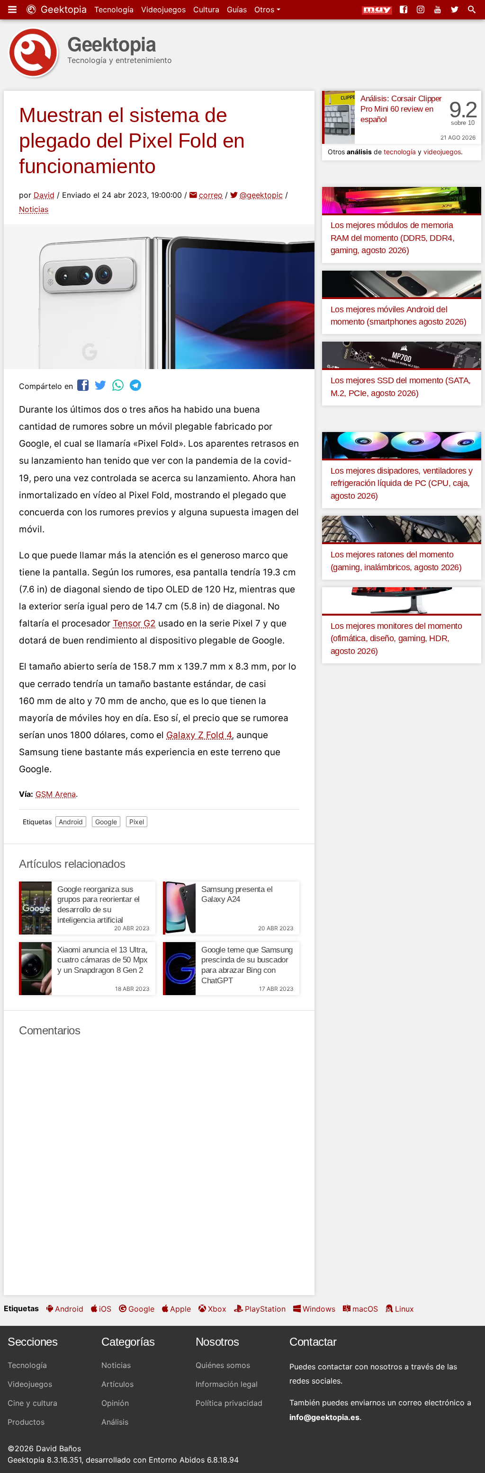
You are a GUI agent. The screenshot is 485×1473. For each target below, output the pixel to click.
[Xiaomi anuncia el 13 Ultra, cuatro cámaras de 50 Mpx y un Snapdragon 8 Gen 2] (35, 968)
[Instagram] (421, 9)
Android (71, 822)
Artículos (117, 1384)
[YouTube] (438, 9)
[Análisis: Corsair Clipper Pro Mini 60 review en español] (338, 117)
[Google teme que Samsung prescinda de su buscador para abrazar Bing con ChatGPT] (179, 968)
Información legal (227, 1384)
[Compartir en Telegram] (136, 385)
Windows (319, 1309)
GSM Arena (56, 794)
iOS (105, 1309)
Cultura (206, 9)
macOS (365, 1309)
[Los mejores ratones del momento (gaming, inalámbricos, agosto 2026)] (401, 528)
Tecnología (114, 9)
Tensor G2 (134, 623)
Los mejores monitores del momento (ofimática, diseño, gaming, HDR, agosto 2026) (396, 638)
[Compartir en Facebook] (83, 385)
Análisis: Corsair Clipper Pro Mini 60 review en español (401, 109)
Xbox (217, 1309)
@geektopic (261, 195)
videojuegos (442, 152)
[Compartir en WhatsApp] (119, 385)
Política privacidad (229, 1403)
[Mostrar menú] (13, 9)
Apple (180, 1309)
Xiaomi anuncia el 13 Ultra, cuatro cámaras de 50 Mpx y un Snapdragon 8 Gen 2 (102, 960)
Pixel (136, 822)
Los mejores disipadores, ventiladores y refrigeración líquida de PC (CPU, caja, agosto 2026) (402, 483)
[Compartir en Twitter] (101, 385)
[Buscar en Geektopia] (472, 9)
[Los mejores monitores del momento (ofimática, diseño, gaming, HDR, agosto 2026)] (401, 600)
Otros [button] (265, 9)
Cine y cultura (32, 1403)
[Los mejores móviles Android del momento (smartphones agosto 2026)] (401, 283)
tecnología (400, 152)
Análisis (114, 1422)
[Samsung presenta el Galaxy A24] (179, 908)
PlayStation (265, 1309)
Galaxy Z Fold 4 (199, 735)
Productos (26, 1422)
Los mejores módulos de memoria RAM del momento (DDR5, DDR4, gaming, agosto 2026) (393, 238)
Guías (237, 9)
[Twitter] (455, 9)
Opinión (115, 1403)
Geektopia (62, 9)
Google (106, 822)
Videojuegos (163, 9)
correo (211, 195)
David (44, 195)
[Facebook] (404, 9)
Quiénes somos (223, 1365)
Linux (404, 1309)
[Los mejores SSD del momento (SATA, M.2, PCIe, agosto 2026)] (401, 354)
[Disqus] (159, 1166)
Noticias (33, 209)
